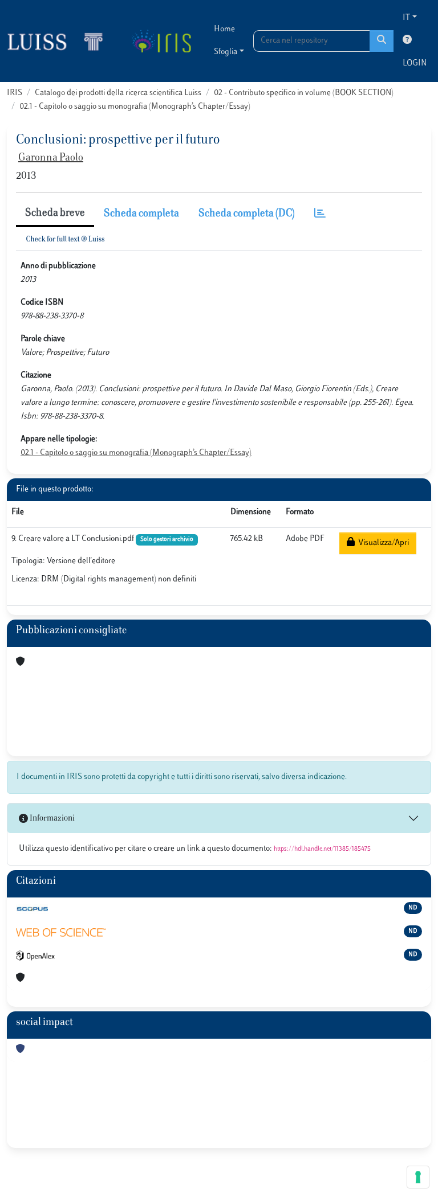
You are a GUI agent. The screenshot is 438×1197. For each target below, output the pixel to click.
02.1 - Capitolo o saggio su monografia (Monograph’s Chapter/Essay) (134, 107)
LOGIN (415, 63)
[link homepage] (60, 41)
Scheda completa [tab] (141, 214)
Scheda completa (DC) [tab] (246, 214)
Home (224, 29)
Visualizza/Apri (382, 543)
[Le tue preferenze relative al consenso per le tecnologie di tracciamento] (418, 1177)
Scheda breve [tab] (55, 213)
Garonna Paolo (50, 158)
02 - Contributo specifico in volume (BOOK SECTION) (304, 93)
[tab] (320, 214)
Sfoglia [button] (225, 52)
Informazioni (51, 818)
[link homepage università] (161, 41)
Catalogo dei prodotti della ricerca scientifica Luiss (118, 93)
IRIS (14, 93)
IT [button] (406, 18)
